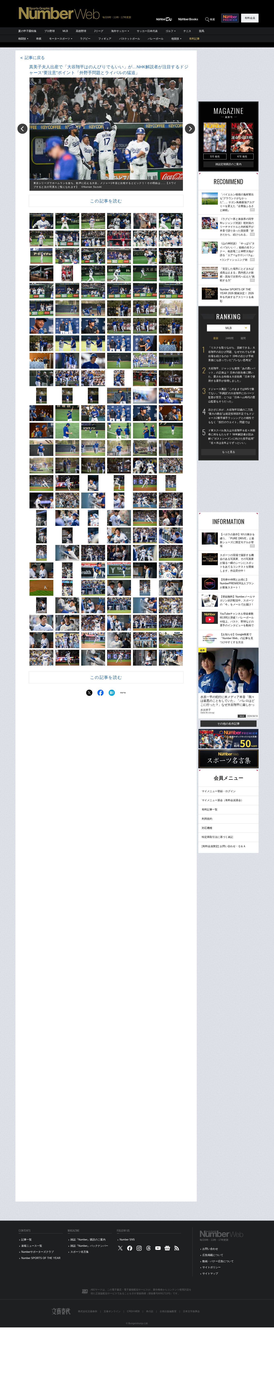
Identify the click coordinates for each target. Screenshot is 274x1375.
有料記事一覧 (209, 809)
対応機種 (207, 827)
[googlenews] (167, 1249)
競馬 (201, 31)
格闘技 (22, 38)
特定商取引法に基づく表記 (217, 836)
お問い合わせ (210, 1248)
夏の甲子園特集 (27, 31)
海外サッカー (119, 31)
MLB (65, 31)
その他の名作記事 (228, 723)
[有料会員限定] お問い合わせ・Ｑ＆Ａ (224, 846)
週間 (243, 338)
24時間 (229, 338)
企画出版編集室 (168, 1311)
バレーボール (155, 38)
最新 (215, 338)
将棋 (38, 38)
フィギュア (104, 38)
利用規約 (207, 818)
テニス (187, 31)
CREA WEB (133, 1311)
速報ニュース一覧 (31, 1245)
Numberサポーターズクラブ (37, 1251)
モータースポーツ (59, 38)
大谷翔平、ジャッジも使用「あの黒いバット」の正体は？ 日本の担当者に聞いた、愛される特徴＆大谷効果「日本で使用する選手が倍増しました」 (231, 374)
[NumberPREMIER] (230, 18)
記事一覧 (26, 1239)
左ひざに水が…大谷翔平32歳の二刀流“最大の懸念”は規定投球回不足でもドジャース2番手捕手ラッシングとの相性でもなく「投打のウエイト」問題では (231, 416)
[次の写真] (190, 129)
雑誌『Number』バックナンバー (89, 1245)
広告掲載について (212, 1255)
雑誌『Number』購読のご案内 (88, 1239)
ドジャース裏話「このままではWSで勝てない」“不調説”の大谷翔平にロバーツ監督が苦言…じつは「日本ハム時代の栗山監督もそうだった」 (231, 395)
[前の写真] (22, 129)
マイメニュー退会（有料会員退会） (223, 800)
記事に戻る (32, 57)
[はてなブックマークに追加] (112, 694)
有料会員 (250, 17)
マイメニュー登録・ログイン (219, 791)
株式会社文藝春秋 (87, 1311)
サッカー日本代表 (147, 31)
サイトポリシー (211, 1267)
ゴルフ (169, 31)
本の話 (149, 1311)
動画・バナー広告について (218, 1261)
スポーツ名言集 (79, 1251)
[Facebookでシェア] (100, 694)
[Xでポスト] (89, 694)
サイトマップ (210, 1273)
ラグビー (85, 38)
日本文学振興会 (191, 1311)
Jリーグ (98, 31)
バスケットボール (129, 38)
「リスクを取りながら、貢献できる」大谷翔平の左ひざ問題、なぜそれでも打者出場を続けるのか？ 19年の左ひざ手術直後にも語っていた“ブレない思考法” (231, 354)
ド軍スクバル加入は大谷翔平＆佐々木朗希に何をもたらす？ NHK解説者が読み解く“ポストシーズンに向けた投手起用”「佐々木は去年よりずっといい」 (231, 436)
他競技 (175, 38)
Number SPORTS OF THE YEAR (40, 1258)
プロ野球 (49, 31)
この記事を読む (106, 201)
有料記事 (194, 38)
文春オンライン (112, 1311)
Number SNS (127, 1239)
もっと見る (228, 451)
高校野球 (81, 31)
